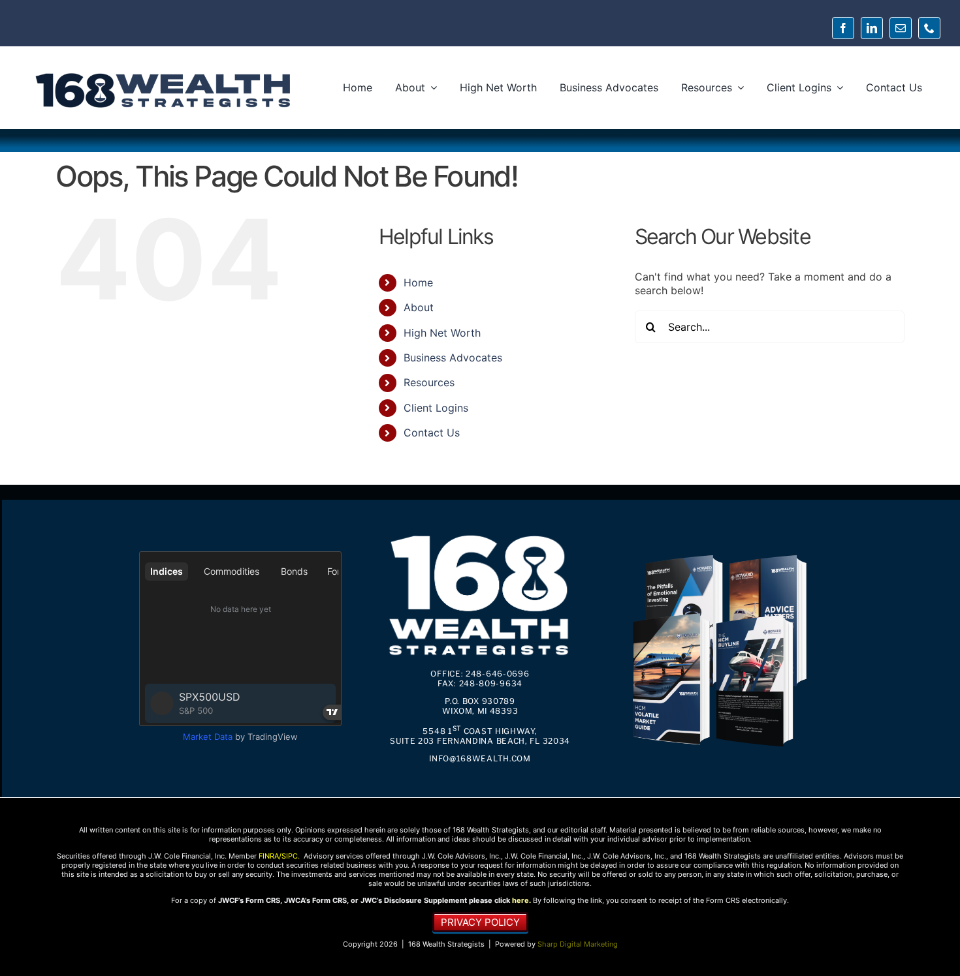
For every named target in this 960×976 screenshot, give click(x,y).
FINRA (269, 856)
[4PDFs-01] (719, 553)
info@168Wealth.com (480, 758)
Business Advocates (453, 357)
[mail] (900, 28)
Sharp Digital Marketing (577, 944)
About (419, 307)
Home (418, 282)
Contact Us (432, 432)
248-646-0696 (497, 674)
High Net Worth (442, 332)
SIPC (289, 856)
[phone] (929, 28)
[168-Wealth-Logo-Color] (163, 75)
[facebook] (843, 28)
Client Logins (436, 407)
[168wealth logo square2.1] (480, 533)
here (520, 900)
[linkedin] (872, 28)
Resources (429, 382)
